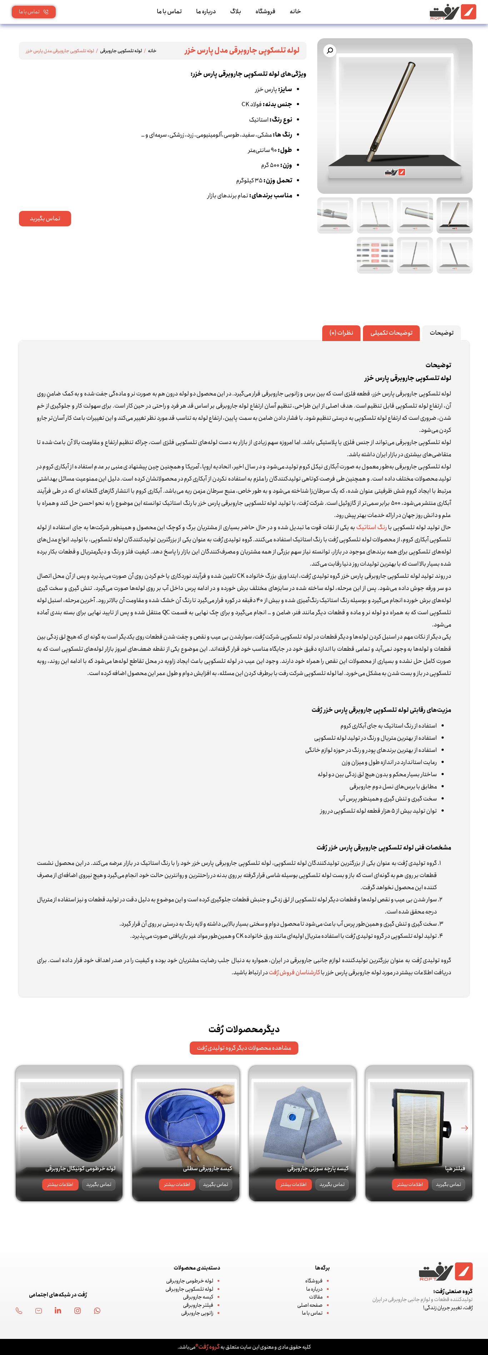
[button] (329, 50)
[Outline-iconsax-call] (19, 1310)
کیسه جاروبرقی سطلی (207, 1168)
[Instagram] (77, 1310)
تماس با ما (169, 11)
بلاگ (235, 11)
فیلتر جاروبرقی (198, 1305)
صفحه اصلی (310, 1305)
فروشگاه (265, 11)
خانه (295, 11)
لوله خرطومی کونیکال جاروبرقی (80, 1168)
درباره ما (206, 11)
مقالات (316, 1297)
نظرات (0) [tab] (341, 333)
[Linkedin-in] (58, 1310)
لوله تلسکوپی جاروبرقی (121, 51)
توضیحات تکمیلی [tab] (391, 333)
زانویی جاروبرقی (197, 1313)
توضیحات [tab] (442, 333)
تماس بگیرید (448, 1184)
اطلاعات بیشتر (410, 1184)
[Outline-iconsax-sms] (38, 1310)
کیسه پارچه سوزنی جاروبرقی (318, 1168)
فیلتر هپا (455, 1168)
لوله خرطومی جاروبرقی (189, 1281)
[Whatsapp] (97, 1310)
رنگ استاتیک (371, 527)
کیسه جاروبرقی (198, 1297)
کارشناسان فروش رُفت (294, 972)
